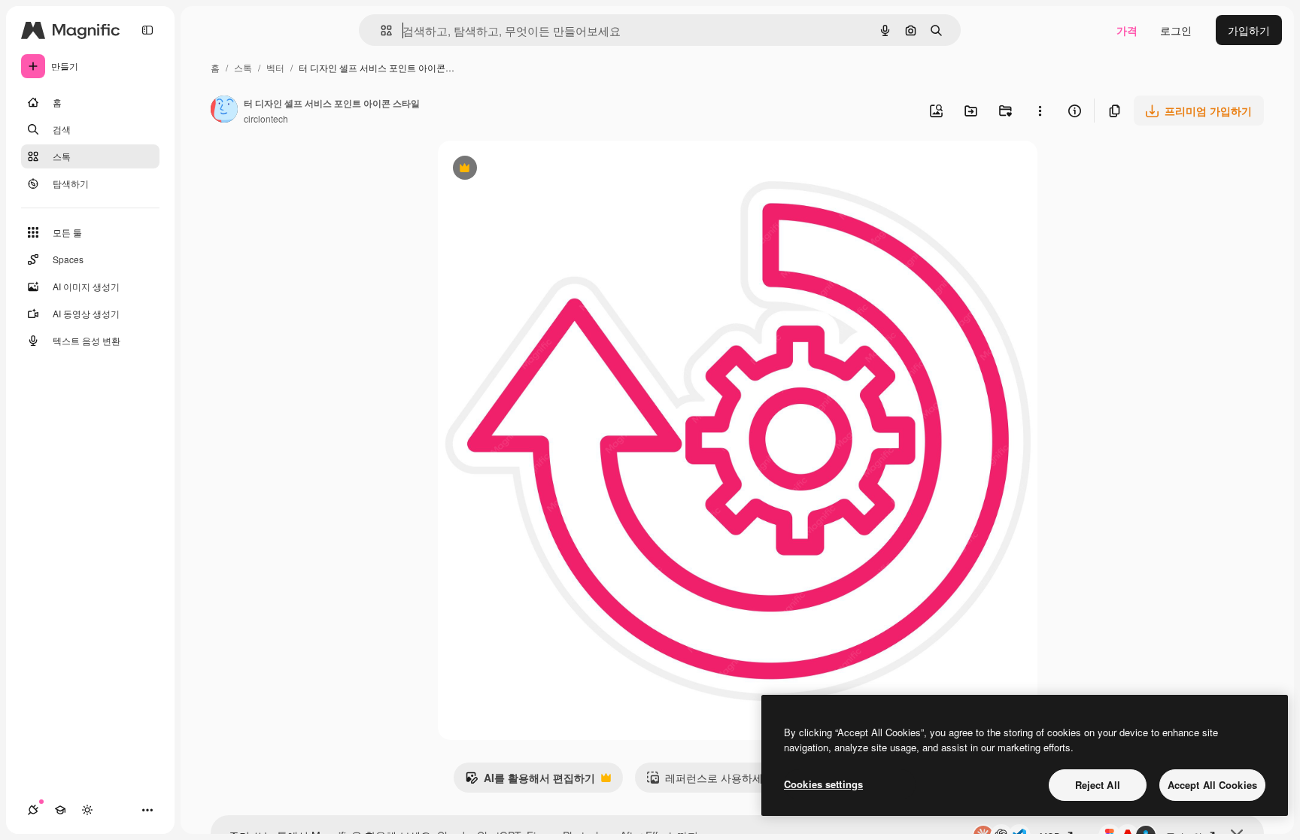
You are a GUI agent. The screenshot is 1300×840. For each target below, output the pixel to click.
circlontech (266, 118)
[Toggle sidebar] (147, 30)
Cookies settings (823, 784)
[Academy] (60, 810)
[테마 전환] (87, 810)
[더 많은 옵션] (1040, 111)
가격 (1127, 30)
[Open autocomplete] (380, 30)
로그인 (1176, 30)
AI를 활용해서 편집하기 (530, 781)
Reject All (1097, 785)
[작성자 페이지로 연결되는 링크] (224, 111)
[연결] (33, 810)
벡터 (275, 67)
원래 (524, 169)
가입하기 (1249, 30)
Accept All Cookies (1212, 785)
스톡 (243, 67)
